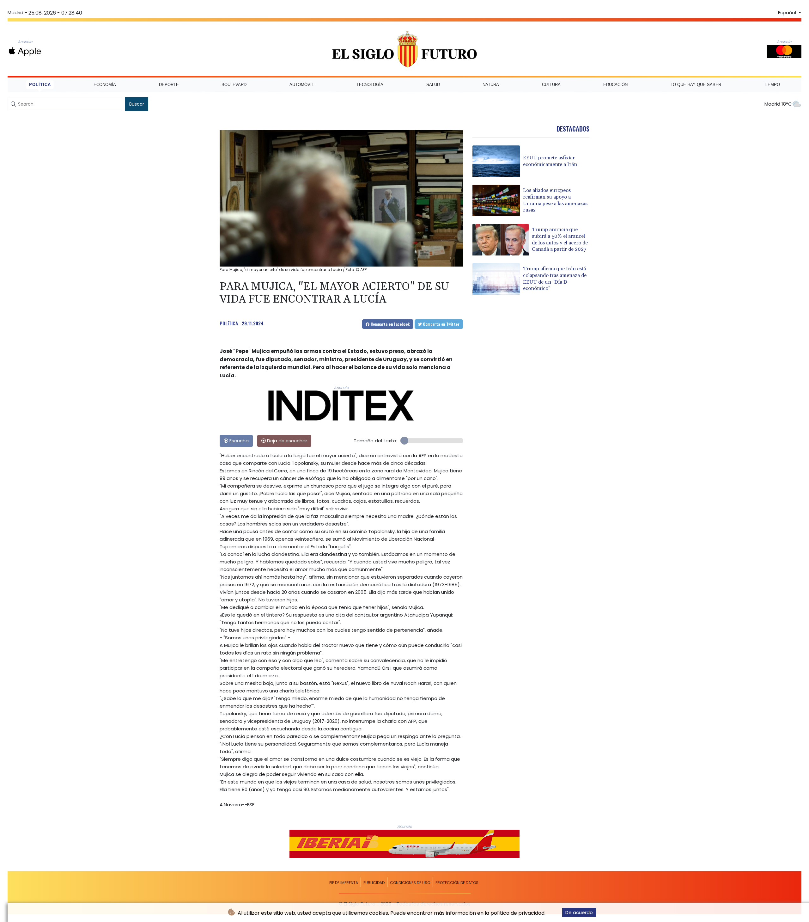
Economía (105, 84)
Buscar (136, 104)
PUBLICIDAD (374, 882)
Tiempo (772, 84)
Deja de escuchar (286, 441)
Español (787, 12)
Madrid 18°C (778, 104)
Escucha (238, 441)
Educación (615, 84)
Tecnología (369, 84)
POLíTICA (229, 323)
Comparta (389, 324)
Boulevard (234, 84)
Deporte (169, 84)
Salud (433, 84)
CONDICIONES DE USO (410, 882)
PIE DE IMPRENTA (343, 882)
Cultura (551, 84)
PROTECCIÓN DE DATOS (456, 882)
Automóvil (301, 84)
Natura (491, 84)
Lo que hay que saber (696, 84)
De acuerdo (579, 912)
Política (40, 84)
